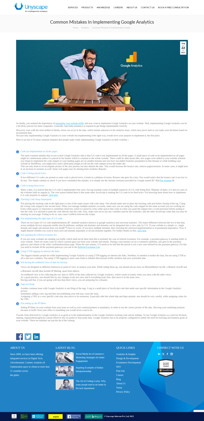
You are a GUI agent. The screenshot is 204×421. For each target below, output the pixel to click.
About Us (120, 383)
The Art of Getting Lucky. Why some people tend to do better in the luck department (91, 384)
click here (53, 195)
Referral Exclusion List (89, 247)
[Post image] (65, 357)
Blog (118, 379)
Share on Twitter (28, 336)
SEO (118, 366)
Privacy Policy (123, 392)
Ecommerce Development (128, 362)
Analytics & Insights (125, 354)
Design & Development (127, 358)
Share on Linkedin (36, 336)
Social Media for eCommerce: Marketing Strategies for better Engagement (90, 357)
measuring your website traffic (69, 123)
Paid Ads (120, 371)
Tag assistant (166, 180)
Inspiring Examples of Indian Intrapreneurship (89, 369)
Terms (119, 387)
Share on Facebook (19, 336)
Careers (119, 375)
